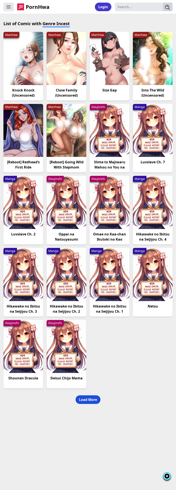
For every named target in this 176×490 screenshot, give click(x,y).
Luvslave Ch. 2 (23, 234)
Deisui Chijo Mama (66, 378)
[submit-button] (168, 7)
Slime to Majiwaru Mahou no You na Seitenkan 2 (109, 167)
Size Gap (109, 90)
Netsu (153, 306)
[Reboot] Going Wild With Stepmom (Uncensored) (66, 167)
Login (103, 7)
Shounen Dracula (23, 378)
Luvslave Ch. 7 (153, 162)
